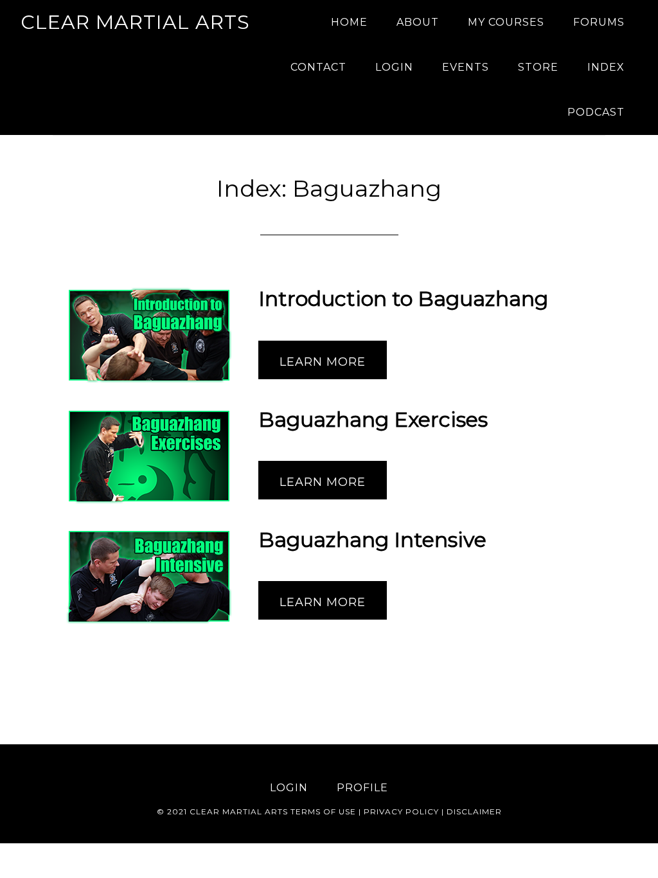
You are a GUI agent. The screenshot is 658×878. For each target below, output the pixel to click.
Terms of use (323, 811)
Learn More (323, 362)
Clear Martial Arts (135, 22)
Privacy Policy (401, 811)
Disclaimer (474, 811)
